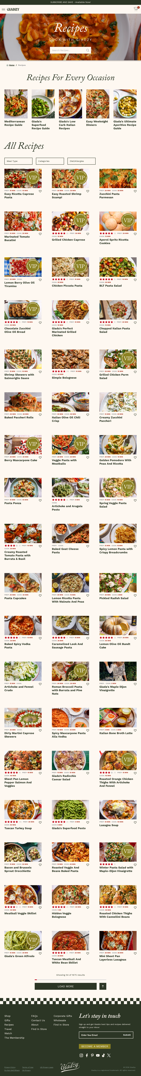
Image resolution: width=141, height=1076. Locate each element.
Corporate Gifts (63, 1015)
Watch (8, 1033)
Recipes (9, 1024)
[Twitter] (108, 1056)
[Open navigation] (3, 9)
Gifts (7, 1020)
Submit (127, 1035)
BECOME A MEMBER (94, 1046)
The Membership (14, 1037)
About (34, 1024)
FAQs (34, 1015)
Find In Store (39, 1029)
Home (11, 65)
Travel (8, 1029)
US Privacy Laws (46, 1067)
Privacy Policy (9, 1067)
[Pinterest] (92, 1056)
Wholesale (60, 1020)
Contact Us (38, 1020)
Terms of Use (27, 1067)
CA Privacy (26, 1070)
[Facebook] (86, 1056)
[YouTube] (97, 1056)
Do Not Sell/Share (11, 1070)
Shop (7, 1015)
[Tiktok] (103, 1056)
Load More (66, 986)
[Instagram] (81, 1056)
